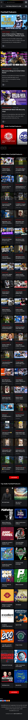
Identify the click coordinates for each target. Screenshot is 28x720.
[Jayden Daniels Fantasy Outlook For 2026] (20, 266)
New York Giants (19, 184)
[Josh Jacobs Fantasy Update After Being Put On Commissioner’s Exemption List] (7, 249)
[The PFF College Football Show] (9, 137)
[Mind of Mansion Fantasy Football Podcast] (7, 513)
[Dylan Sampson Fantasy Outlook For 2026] (7, 301)
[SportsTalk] (20, 615)
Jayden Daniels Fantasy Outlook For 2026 (20, 276)
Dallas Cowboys (6, 31)
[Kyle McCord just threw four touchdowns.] (20, 407)
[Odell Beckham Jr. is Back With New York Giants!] (20, 178)
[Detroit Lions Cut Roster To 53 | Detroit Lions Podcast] (7, 178)
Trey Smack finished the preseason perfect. (7, 364)
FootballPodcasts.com (13, 6)
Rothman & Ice (5, 685)
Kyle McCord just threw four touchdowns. (20, 416)
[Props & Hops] (20, 635)
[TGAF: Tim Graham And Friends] (20, 656)
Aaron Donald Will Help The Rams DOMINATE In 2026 (6, 205)
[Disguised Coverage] (7, 656)
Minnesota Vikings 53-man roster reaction (7, 240)
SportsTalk (18, 624)
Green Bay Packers (20, 167)
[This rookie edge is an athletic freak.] (20, 161)
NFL (3, 562)
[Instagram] (3, 701)
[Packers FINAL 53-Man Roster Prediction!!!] (7, 336)
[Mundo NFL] (20, 676)
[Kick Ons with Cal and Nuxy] (7, 575)
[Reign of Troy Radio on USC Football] (7, 595)
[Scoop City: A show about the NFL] (7, 553)
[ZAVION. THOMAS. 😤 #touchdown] (7, 459)
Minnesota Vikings (6, 68)
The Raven (18, 604)
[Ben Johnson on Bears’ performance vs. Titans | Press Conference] (7, 372)
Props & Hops (19, 644)
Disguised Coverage (7, 665)
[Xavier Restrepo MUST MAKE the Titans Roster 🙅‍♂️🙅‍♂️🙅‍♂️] (7, 389)
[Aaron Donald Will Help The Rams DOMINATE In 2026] (7, 196)
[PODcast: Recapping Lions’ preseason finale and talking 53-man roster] (7, 407)
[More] (9, 701)
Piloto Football (19, 584)
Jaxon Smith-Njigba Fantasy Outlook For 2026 (7, 276)
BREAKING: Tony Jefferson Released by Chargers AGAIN (7, 223)
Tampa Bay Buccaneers (21, 290)
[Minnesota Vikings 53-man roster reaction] (7, 231)
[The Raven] (20, 595)
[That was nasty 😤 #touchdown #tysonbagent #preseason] (7, 424)
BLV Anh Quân (5, 502)
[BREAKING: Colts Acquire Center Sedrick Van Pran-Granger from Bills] (20, 213)
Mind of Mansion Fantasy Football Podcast (6, 524)
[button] (2, 148)
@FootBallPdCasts (18, 713)
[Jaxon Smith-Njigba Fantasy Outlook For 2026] (7, 266)
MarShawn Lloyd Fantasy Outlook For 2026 (20, 240)
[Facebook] (5, 701)
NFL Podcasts (5, 202)
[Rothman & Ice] (7, 676)
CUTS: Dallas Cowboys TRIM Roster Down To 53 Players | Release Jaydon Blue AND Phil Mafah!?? (13, 35)
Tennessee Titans (20, 360)
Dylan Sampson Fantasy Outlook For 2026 (6, 311)
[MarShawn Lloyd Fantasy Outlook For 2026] (20, 231)
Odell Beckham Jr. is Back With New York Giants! (21, 188)
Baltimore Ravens (19, 325)
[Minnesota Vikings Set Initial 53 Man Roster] (14, 58)
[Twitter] (1, 701)
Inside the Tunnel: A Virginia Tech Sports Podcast (7, 544)
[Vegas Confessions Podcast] (20, 513)
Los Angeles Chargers (20, 202)
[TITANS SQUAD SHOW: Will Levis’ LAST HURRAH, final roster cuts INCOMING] (20, 354)
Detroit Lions (5, 184)
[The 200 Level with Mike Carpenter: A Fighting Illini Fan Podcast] (7, 635)
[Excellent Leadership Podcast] (7, 615)
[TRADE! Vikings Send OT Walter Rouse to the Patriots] (7, 161)
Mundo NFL (18, 685)
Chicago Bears (5, 290)
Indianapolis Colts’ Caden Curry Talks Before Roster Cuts (20, 434)
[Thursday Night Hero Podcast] (20, 533)
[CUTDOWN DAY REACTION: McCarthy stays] (14, 97)
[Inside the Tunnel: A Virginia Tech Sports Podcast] (7, 533)
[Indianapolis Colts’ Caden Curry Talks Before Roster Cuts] (20, 424)
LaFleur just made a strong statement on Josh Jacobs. (7, 328)
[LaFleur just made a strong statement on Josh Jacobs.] (7, 319)
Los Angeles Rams (19, 254)
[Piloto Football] (20, 575)
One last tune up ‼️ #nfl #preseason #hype (21, 469)
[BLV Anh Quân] (7, 493)
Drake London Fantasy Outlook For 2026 (20, 311)
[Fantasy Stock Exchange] (20, 553)
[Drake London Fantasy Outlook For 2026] (20, 301)
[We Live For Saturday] (20, 493)
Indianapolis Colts (20, 219)
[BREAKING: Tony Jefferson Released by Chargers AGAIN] (7, 213)
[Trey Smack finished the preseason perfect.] (7, 354)
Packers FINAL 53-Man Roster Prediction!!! (6, 346)
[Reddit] (7, 701)
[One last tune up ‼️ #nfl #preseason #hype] (20, 459)
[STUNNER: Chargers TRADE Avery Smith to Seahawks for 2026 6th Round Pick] (20, 196)
